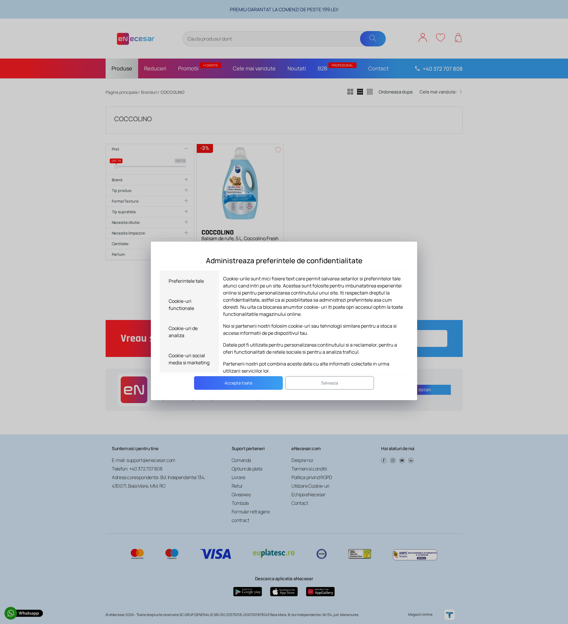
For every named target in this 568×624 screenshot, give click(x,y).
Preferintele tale (186, 281)
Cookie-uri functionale (181, 304)
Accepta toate (238, 383)
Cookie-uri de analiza (183, 332)
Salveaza (329, 383)
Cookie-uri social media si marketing (189, 359)
